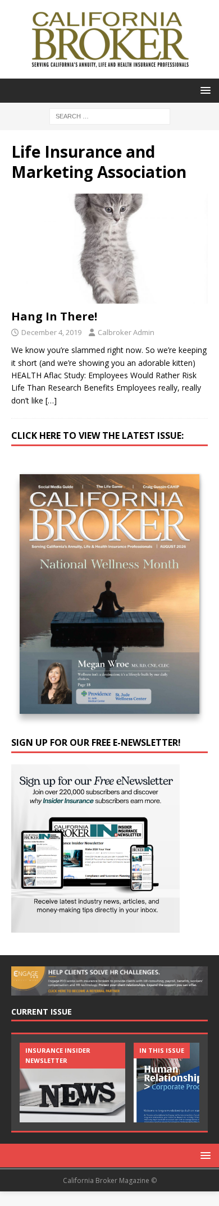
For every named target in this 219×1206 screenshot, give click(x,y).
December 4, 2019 (51, 332)
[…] (51, 400)
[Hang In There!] (109, 249)
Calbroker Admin (126, 332)
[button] (203, 90)
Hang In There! (54, 316)
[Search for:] (109, 115)
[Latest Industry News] (72, 1082)
